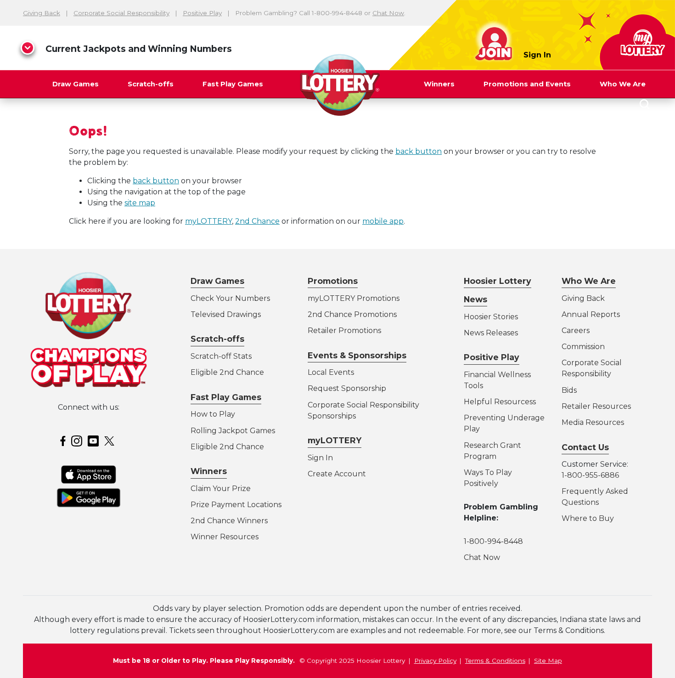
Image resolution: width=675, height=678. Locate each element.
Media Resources (593, 422)
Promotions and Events (527, 84)
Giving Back (41, 13)
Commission (583, 346)
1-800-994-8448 (493, 541)
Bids (569, 390)
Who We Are (623, 84)
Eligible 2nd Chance (227, 372)
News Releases (491, 332)
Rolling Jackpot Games (233, 430)
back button (418, 151)
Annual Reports (591, 314)
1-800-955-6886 (590, 475)
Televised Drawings (226, 314)
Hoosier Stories (491, 316)
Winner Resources (225, 536)
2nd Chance (257, 221)
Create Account (337, 473)
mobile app (383, 221)
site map (139, 202)
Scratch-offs (151, 84)
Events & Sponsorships (357, 355)
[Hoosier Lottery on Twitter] (110, 440)
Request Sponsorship (347, 388)
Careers (576, 330)
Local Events (331, 372)
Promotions (333, 281)
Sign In (537, 55)
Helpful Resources (498, 401)
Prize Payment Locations (236, 504)
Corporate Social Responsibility (121, 13)
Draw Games (75, 84)
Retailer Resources (596, 406)
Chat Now (388, 13)
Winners (439, 84)
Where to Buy (588, 518)
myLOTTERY (208, 221)
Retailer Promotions (344, 330)
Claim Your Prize (221, 488)
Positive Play (202, 13)
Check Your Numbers (230, 298)
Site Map (548, 660)
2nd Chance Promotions (352, 314)
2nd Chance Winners (229, 520)
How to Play (213, 414)
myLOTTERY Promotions (353, 298)
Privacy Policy (435, 660)
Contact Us (585, 447)
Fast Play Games (232, 84)
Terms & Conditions (495, 660)
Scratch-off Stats (221, 356)
